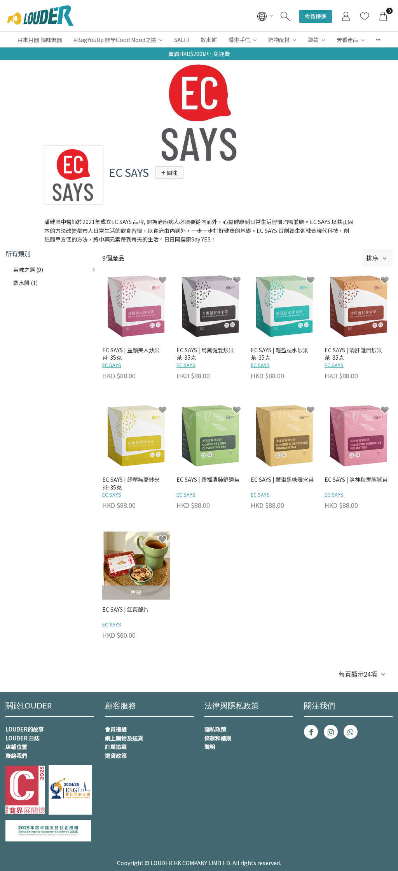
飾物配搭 (279, 40)
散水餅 (209, 40)
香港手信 (239, 40)
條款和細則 (218, 738)
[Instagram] (331, 732)
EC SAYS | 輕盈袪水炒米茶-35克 (279, 354)
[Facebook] (311, 732)
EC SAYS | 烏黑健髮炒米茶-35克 (205, 354)
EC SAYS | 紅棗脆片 (125, 609)
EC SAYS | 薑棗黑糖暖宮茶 (282, 479)
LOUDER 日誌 (22, 738)
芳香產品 (347, 40)
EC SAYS (111, 365)
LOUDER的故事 (24, 729)
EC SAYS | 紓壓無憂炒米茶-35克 (131, 483)
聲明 (209, 746)
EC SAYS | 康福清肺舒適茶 (207, 479)
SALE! (181, 40)
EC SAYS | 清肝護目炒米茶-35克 (353, 354)
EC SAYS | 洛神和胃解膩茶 (356, 479)
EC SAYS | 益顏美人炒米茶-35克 (131, 354)
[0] (383, 15)
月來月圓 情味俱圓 (39, 40)
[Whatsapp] (351, 732)
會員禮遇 (315, 16)
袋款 (313, 40)
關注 (172, 173)
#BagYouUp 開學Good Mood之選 (115, 40)
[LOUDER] (40, 15)
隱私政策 (215, 729)
